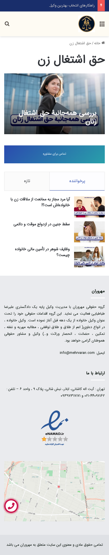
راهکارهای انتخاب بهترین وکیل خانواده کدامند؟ (60, 5)
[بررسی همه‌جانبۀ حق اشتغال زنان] (54, 103)
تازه (27, 181)
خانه (97, 43)
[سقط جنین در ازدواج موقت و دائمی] (89, 231)
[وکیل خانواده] (86, 23)
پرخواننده (77, 181)
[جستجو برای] (7, 26)
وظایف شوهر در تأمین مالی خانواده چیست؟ (42, 252)
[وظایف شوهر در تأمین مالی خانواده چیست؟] (89, 256)
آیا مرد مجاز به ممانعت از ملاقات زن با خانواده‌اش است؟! (40, 202)
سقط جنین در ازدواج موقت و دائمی (41, 224)
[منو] (102, 26)
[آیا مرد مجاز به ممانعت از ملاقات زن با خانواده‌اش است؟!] (89, 206)
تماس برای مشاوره (54, 154)
